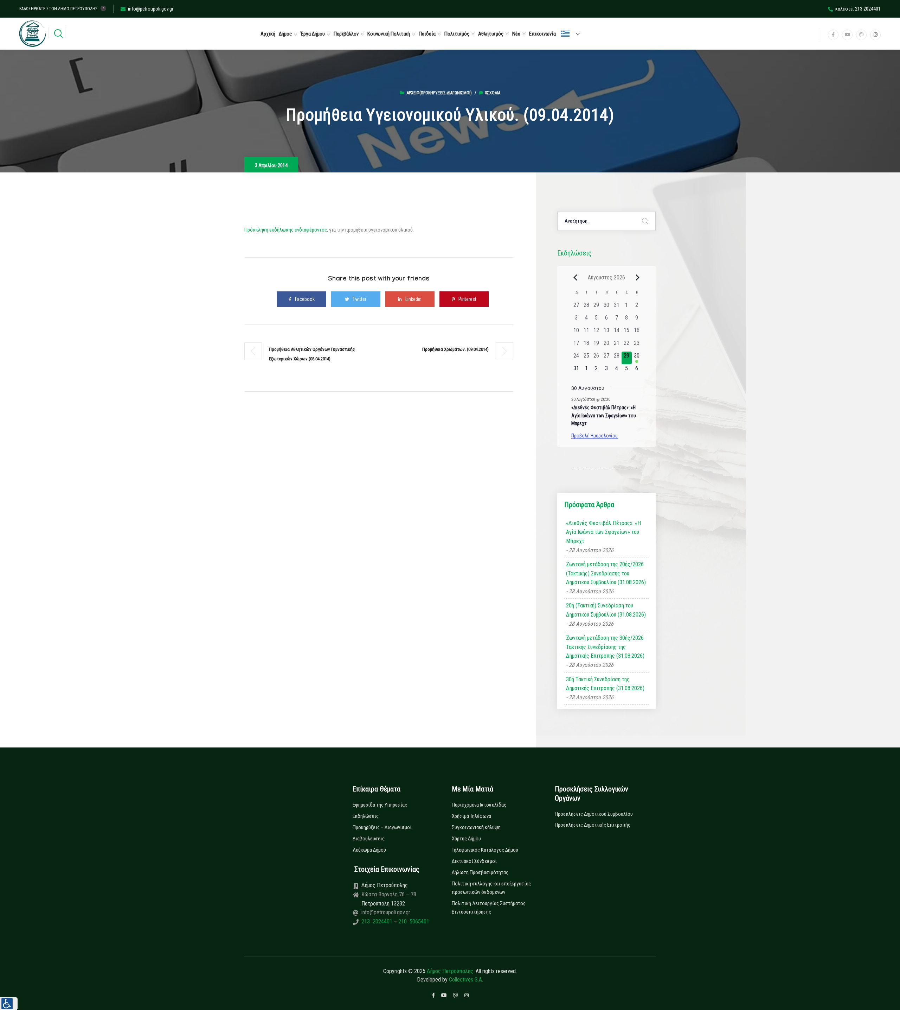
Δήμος (285, 34)
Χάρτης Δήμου (466, 838)
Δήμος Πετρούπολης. (450, 971)
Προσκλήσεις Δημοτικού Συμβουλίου (594, 814)
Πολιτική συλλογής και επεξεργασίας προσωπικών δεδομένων (491, 887)
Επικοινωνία (542, 34)
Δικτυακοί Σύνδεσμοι (474, 861)
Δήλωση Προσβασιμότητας (480, 872)
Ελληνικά (573, 34)
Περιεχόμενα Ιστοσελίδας (479, 805)
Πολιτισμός (456, 34)
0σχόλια (492, 92)
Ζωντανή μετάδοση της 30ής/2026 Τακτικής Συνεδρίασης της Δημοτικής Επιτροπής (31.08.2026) (605, 647)
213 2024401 (377, 921)
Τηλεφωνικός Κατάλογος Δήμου (485, 850)
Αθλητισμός (490, 34)
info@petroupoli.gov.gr (150, 9)
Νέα (516, 34)
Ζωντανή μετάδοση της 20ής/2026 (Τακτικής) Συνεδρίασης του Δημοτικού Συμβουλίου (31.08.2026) (606, 573)
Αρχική (268, 34)
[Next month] (638, 277)
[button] (9, 1003)
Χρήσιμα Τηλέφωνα (471, 816)
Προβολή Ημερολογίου (594, 435)
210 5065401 (413, 921)
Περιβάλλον (346, 34)
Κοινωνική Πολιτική (388, 34)
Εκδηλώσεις (366, 816)
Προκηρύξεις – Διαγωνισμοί (382, 827)
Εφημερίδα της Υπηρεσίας (380, 805)
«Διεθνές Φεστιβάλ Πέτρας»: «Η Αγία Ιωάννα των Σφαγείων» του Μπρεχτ (603, 415)
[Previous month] (575, 277)
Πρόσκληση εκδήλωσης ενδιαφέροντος (285, 230)
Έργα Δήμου (313, 34)
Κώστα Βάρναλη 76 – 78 (388, 894)
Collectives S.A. (466, 979)
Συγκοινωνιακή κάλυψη (476, 827)
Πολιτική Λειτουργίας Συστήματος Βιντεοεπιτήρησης (489, 907)
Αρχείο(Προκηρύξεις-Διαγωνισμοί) (439, 92)
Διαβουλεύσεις (369, 838)
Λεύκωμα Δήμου (369, 850)
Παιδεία (427, 34)
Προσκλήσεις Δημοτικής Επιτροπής (592, 825)
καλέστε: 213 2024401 (858, 9)
